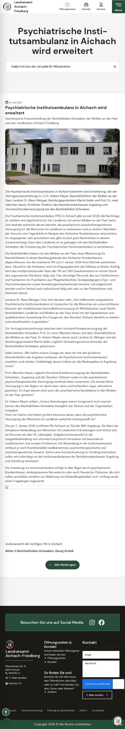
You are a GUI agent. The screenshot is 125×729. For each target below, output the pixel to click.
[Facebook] (101, 622)
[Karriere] (101, 4)
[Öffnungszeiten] (67, 4)
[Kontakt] (86, 4)
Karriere (101, 9)
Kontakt (86, 9)
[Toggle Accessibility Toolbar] (6, 712)
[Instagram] (92, 622)
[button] (14, 683)
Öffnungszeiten (67, 9)
